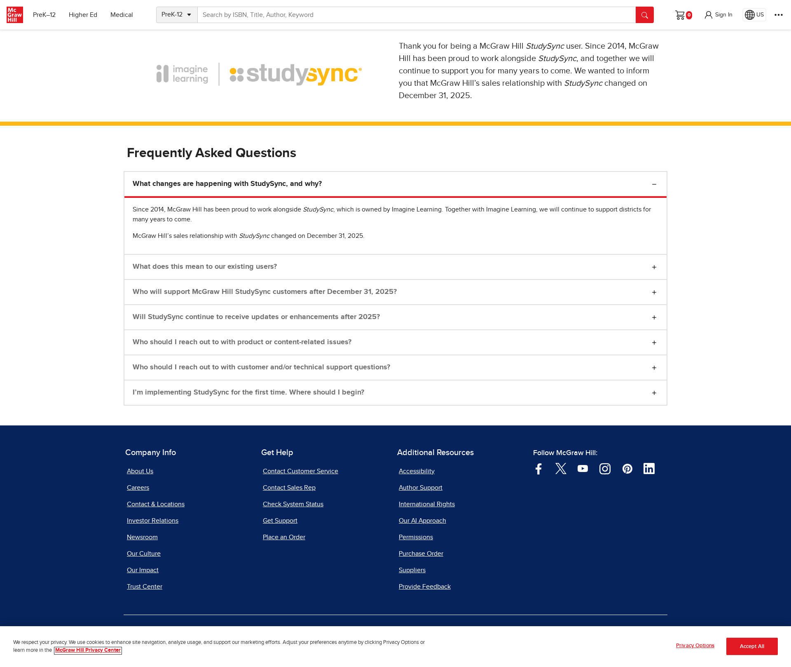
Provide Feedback (425, 586)
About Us (140, 471)
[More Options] (778, 15)
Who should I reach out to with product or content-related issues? (242, 342)
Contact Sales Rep (289, 487)
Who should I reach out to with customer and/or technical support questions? (261, 367)
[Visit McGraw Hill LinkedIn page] (649, 468)
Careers (138, 487)
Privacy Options (695, 645)
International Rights (427, 504)
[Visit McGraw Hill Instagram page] (605, 468)
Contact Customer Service (300, 471)
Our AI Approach (422, 520)
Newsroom (142, 537)
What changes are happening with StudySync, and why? (227, 184)
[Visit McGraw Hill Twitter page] (560, 468)
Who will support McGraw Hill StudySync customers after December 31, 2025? (265, 292)
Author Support (420, 487)
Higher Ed (83, 15)
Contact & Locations (156, 504)
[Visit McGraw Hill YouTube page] (582, 468)
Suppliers (412, 570)
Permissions (416, 537)
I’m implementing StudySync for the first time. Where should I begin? (248, 392)
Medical (121, 15)
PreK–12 (44, 15)
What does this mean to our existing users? (205, 266)
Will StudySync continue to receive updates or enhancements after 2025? (256, 317)
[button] (718, 15)
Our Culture (144, 553)
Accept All (752, 646)
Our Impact (143, 570)
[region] (395, 646)
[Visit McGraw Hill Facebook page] (538, 468)
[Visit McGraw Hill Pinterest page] (627, 468)
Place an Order (284, 537)
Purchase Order (421, 553)
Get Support (280, 520)
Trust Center (144, 586)
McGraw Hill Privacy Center (88, 650)
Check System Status (293, 504)
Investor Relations (152, 520)
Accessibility (417, 471)
